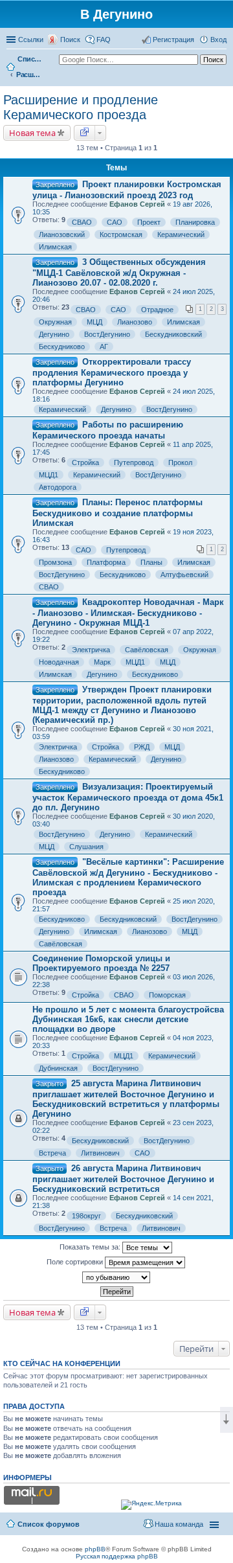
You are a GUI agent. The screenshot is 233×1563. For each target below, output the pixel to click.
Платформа (106, 562)
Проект (149, 222)
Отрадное (157, 310)
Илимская (55, 247)
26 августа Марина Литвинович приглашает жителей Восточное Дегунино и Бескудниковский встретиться (123, 1178)
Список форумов (30, 59)
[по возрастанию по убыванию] (116, 1277)
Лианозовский (62, 234)
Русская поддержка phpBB (117, 1556)
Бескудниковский (173, 334)
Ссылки (30, 39)
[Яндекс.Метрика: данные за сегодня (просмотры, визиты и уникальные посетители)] (151, 1505)
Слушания (86, 846)
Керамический (181, 234)
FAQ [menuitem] (103, 39)
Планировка (195, 222)
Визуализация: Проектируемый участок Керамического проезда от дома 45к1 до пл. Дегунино (127, 797)
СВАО (82, 222)
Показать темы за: (91, 1247)
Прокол (180, 462)
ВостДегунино (107, 334)
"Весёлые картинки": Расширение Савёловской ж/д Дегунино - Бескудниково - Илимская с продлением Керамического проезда (128, 877)
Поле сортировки (76, 1262)
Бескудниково (62, 346)
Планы (151, 562)
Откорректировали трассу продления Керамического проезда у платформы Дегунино (111, 372)
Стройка (85, 462)
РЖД (142, 747)
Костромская (121, 234)
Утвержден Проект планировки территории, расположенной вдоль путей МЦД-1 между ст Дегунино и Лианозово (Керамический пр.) (122, 705)
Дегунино (54, 334)
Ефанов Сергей (137, 204)
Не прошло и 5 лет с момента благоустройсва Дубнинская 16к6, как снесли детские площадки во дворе (128, 1019)
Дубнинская (58, 1068)
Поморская (167, 995)
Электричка (91, 650)
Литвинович (100, 1153)
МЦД (94, 322)
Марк (102, 662)
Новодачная (59, 662)
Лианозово (134, 322)
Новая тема (32, 133)
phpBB (95, 1549)
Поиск (70, 39)
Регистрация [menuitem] (173, 39)
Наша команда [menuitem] (179, 1524)
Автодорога (57, 487)
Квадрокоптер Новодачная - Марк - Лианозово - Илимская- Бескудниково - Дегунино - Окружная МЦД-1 (128, 612)
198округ (86, 1216)
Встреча (52, 1153)
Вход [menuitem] (218, 39)
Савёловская (146, 650)
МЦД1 (48, 475)
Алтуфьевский (184, 574)
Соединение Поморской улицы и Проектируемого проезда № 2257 (101, 963)
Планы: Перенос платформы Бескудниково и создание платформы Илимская (117, 512)
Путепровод (133, 462)
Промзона (55, 562)
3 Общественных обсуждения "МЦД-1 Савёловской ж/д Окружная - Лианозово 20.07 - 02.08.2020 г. (119, 272)
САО (114, 222)
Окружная (55, 322)
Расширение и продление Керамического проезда (29, 74)
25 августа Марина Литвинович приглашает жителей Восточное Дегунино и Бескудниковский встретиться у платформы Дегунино (125, 1098)
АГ (104, 346)
